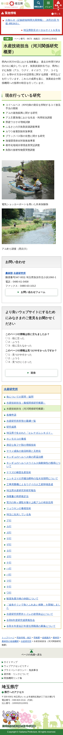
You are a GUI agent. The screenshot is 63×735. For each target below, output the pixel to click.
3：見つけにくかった (20, 362)
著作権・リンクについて (16, 674)
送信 (33, 372)
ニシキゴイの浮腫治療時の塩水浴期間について (32, 478)
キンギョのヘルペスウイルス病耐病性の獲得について (33, 465)
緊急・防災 (58, 6)
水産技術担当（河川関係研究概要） (26, 408)
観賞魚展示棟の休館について (22, 598)
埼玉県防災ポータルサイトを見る (41, 30)
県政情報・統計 (24, 637)
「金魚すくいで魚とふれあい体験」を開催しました (33, 606)
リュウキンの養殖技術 (18, 508)
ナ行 (8, 562)
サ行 (8, 538)
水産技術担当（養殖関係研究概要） (26, 402)
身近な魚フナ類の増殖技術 (21, 444)
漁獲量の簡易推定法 (17, 496)
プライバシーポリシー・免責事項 (21, 670)
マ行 (8, 580)
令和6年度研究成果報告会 (20, 620)
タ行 (8, 550)
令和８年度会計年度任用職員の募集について (30, 626)
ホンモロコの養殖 (16, 438)
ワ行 (8, 592)
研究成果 (11, 426)
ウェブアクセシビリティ (16, 666)
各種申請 (11, 414)
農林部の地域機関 (10, 641)
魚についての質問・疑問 (19, 396)
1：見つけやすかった (20, 354)
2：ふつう (14, 342)
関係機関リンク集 (13, 678)
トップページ (8, 637)
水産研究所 (19, 273)
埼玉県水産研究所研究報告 (21, 490)
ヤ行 (8, 586)
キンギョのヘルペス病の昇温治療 (24, 456)
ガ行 (8, 532)
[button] (38, 4)
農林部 (9, 273)
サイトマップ (11, 662)
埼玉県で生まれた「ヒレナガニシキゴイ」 (29, 432)
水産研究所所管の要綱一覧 (21, 420)
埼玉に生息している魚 (18, 514)
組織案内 (46, 637)
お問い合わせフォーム (33, 292)
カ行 (8, 526)
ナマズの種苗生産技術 (18, 472)
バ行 (8, 574)
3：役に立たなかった (20, 345)
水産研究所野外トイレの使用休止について (29, 614)
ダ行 (8, 556)
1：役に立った (16, 338)
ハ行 (8, 568)
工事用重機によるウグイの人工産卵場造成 (29, 484)
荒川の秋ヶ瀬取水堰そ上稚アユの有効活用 (29, 502)
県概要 (37, 637)
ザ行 (8, 544)
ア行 (8, 520)
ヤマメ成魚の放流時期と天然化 (23, 451)
